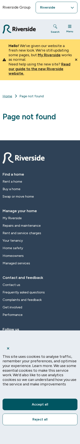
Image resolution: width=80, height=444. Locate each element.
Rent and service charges (22, 233)
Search (55, 31)
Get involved (12, 307)
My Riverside (49, 55)
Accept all (40, 404)
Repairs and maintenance (22, 225)
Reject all (40, 419)
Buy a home (11, 189)
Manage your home (20, 211)
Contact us (11, 285)
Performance (13, 315)
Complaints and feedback (22, 300)
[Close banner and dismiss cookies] (40, 348)
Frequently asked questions (24, 292)
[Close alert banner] (76, 59)
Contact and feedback (23, 277)
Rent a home (12, 181)
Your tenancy (13, 240)
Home (7, 96)
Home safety (13, 248)
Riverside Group (17, 7)
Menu (69, 31)
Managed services (16, 263)
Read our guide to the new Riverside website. (39, 69)
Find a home (13, 174)
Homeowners (13, 256)
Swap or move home (18, 196)
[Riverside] (23, 29)
